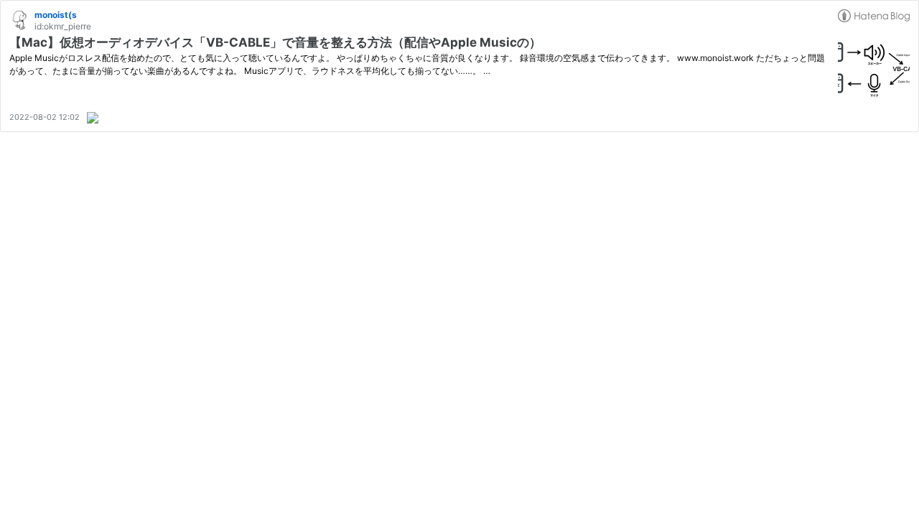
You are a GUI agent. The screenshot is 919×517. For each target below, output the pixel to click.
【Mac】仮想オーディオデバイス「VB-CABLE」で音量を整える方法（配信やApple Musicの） (275, 42)
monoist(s (55, 14)
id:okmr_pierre (62, 26)
